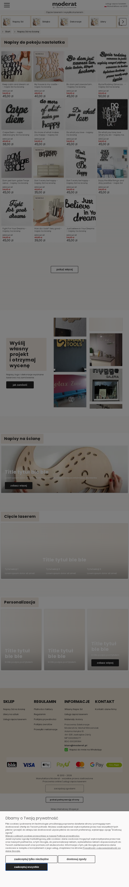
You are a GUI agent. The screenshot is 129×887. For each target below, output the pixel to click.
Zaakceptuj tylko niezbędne (31, 859)
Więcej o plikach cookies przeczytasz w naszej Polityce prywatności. (42, 835)
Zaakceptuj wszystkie (26, 866)
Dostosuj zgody (77, 859)
